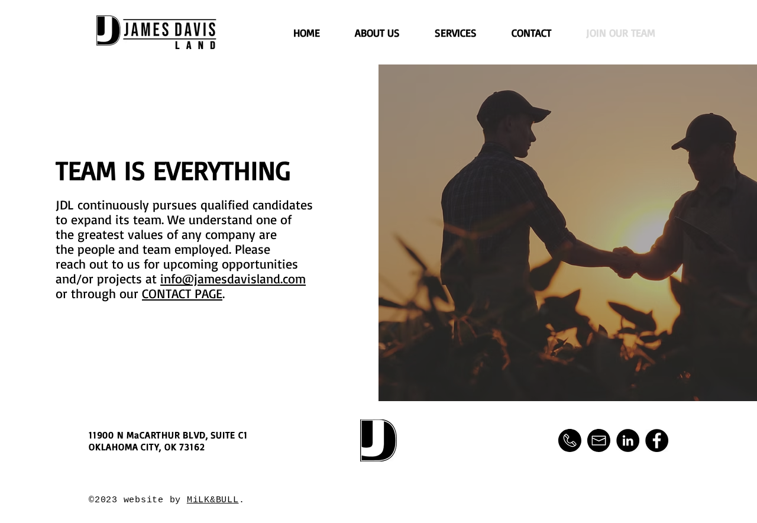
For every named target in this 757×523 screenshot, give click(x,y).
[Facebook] (656, 440)
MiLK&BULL (213, 500)
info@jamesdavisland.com (233, 278)
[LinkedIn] (627, 440)
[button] (569, 440)
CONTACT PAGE (182, 293)
